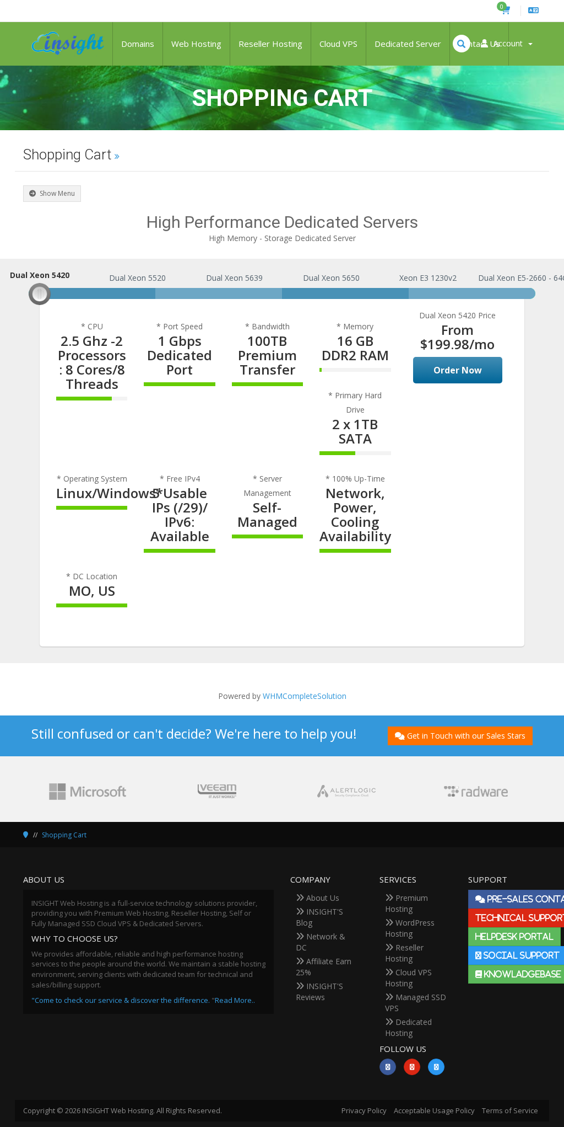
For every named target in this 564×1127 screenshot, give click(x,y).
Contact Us (479, 43)
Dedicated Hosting (408, 1027)
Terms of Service (510, 1110)
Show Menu (56, 193)
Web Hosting (196, 43)
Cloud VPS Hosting (408, 978)
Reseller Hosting (270, 43)
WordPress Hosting (410, 928)
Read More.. (235, 1000)
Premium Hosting (406, 903)
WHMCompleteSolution (304, 696)
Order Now (457, 370)
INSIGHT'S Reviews (319, 991)
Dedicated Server (408, 43)
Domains (137, 43)
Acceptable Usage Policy (434, 1110)
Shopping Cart (64, 835)
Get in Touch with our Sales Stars (466, 735)
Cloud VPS (338, 43)
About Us (321, 898)
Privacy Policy (364, 1110)
